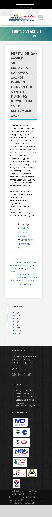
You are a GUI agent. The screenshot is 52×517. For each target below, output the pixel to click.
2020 (14, 331)
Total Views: (21, 406)
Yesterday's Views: (24, 394)
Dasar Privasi (32, 491)
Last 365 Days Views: (25, 400)
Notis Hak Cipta (16, 491)
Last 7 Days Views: (24, 397)
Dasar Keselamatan (17, 494)
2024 (14, 319)
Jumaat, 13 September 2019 (25, 243)
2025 (14, 316)
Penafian (33, 494)
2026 (14, 313)
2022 (14, 325)
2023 (14, 322)
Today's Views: (22, 391)
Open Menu (40, 17)
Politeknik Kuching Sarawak (23, 232)
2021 (14, 328)
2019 (14, 334)
